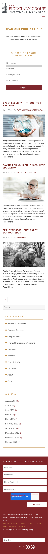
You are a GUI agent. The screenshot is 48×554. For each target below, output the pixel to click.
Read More (8, 156)
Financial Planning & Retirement (21, 343)
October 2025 (12, 442)
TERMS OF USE (25, 523)
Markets (11, 355)
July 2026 (10, 405)
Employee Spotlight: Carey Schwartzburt (20, 231)
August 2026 (12, 401)
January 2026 (12, 428)
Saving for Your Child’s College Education (24, 166)
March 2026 (11, 419)
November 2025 (13, 437)
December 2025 (13, 433)
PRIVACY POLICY (10, 523)
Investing (11, 349)
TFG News (12, 368)
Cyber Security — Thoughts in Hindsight (22, 104)
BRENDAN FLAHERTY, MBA (30, 110)
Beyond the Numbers (16, 324)
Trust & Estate (13, 362)
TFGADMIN (22, 237)
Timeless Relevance (15, 330)
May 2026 (10, 414)
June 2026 (11, 410)
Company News (14, 336)
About (10, 375)
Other (10, 381)
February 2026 (13, 424)
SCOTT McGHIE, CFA (26, 172)
